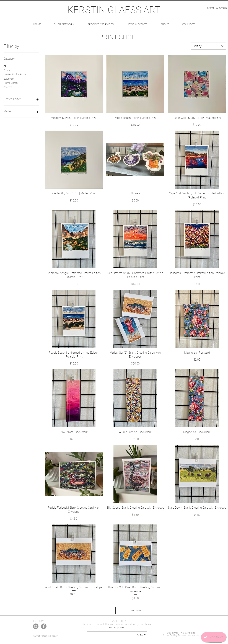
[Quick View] (74, 84)
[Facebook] (43, 626)
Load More (135, 610)
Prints (7, 70)
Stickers (8, 87)
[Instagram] (35, 626)
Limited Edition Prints (15, 74)
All (5, 65)
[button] (64, 24)
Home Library (11, 82)
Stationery (9, 78)
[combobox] (208, 46)
